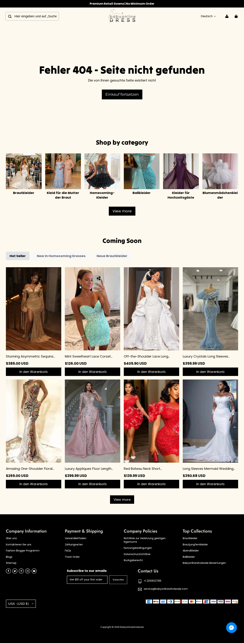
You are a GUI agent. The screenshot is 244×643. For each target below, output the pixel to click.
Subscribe (118, 579)
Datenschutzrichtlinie (137, 554)
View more (122, 211)
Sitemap (11, 563)
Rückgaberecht (133, 560)
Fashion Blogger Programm (22, 550)
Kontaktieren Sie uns (18, 544)
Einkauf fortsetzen (122, 94)
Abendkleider (191, 550)
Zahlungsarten (74, 544)
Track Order (72, 557)
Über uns (11, 538)
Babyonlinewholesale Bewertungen (204, 563)
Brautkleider (190, 538)
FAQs (68, 550)
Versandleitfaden (75, 538)
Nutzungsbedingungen (138, 548)
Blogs (9, 557)
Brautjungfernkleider (195, 544)
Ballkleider (189, 557)
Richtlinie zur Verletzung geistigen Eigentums (145, 540)
